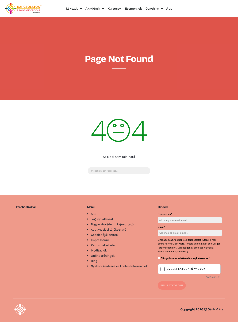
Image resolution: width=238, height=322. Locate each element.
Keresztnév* (165, 214)
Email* (161, 227)
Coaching (152, 8)
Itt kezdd (72, 8)
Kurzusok (114, 8)
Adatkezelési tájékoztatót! (188, 239)
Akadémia (92, 8)
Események (133, 8)
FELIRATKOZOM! (171, 285)
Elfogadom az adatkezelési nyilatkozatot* (185, 258)
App (169, 8)
